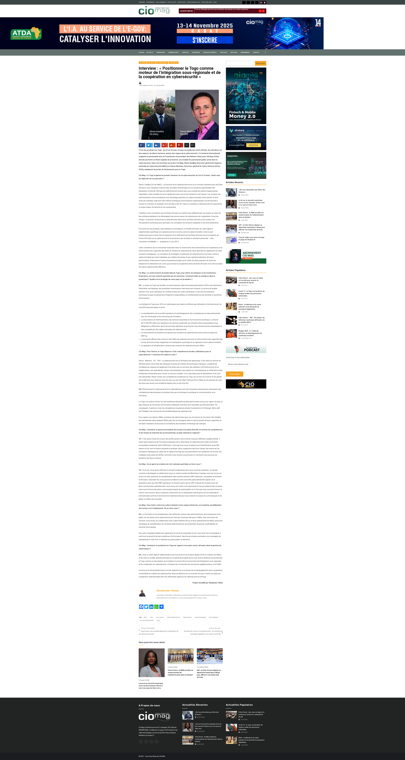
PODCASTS (223, 52)
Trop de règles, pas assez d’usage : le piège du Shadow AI (252, 238)
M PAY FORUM (182, 2)
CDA (151, 617)
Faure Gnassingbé (200, 617)
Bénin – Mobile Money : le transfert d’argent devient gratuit (218, 9)
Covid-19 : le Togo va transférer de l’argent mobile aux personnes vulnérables (252, 293)
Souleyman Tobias (147, 85)
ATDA (214, 2)
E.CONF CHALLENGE (206, 2)
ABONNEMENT (245, 52)
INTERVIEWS (196, 52)
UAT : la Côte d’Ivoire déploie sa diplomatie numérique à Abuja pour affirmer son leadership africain (252, 227)
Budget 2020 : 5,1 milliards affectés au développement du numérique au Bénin (250, 333)
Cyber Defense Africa (173, 617)
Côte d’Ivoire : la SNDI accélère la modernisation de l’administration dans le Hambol (180, 672)
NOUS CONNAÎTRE (161, 2)
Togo (158, 620)
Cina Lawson (160, 617)
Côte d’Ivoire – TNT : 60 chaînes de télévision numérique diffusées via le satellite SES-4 (252, 320)
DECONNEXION (150, 2)
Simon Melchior (213, 617)
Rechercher (260, 63)
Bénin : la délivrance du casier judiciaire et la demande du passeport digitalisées (250, 307)
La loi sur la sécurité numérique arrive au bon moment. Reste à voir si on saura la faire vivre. (151, 685)
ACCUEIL (141, 52)
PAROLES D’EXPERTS (210, 52)
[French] (264, 2)
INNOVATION (161, 52)
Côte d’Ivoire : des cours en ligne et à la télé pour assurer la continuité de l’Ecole (251, 280)
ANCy (145, 617)
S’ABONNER (142, 2)
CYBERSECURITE (173, 52)
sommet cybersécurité (146, 620)
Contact (256, 52)
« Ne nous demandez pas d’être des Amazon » (252, 191)
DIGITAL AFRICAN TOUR (193, 2)
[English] (261, 2)
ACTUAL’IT (149, 52)
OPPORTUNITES (171, 2)
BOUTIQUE (234, 52)
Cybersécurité (187, 617)
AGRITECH (185, 52)
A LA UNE (142, 62)
